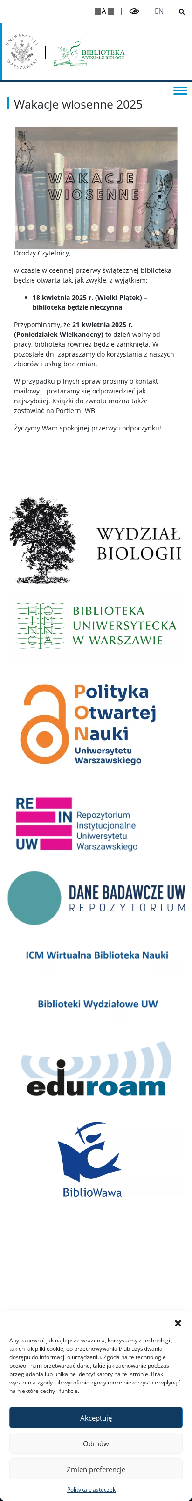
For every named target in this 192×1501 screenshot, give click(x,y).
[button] (178, 1322)
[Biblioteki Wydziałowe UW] (96, 1003)
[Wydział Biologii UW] (96, 540)
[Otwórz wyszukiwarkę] (178, 12)
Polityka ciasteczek (91, 1490)
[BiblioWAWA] (96, 1161)
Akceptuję (96, 1417)
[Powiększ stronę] (98, 11)
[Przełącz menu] (180, 90)
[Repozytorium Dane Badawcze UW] (96, 898)
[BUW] (96, 626)
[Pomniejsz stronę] (111, 11)
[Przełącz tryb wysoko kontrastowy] (134, 11)
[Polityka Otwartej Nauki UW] (96, 724)
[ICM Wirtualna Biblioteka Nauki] (96, 954)
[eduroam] (96, 1071)
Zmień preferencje (96, 1469)
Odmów (96, 1443)
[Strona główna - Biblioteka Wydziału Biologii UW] (89, 51)
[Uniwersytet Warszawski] (22, 51)
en (159, 11)
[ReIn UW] (96, 826)
